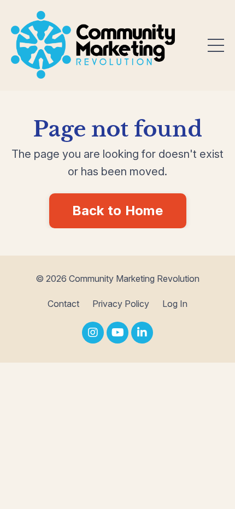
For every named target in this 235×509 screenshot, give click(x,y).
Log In (174, 303)
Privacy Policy (120, 303)
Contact (63, 303)
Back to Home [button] (117, 210)
